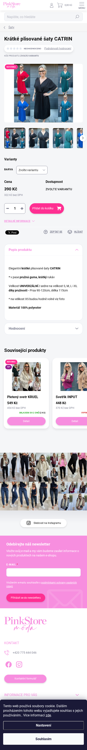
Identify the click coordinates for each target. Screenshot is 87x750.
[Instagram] (18, 663)
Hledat (77, 16)
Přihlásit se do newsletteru (26, 597)
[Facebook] (8, 663)
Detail (26, 421)
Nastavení (43, 725)
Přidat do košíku (42, 208)
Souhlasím (43, 739)
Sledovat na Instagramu (47, 523)
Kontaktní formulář (25, 678)
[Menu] (81, 5)
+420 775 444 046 (25, 652)
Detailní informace (17, 221)
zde (48, 715)
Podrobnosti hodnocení (57, 48)
